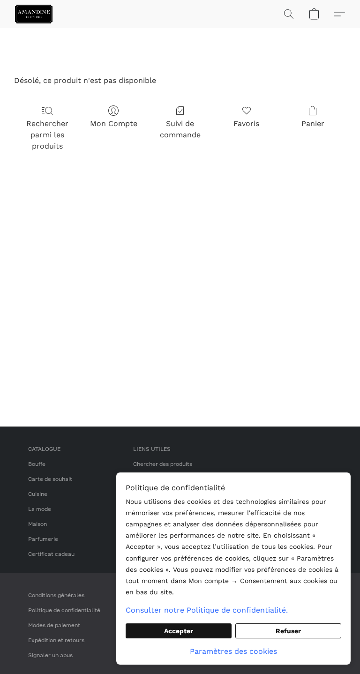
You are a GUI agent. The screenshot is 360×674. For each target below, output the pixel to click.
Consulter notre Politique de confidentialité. (207, 610)
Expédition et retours (56, 640)
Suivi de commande (180, 129)
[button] (33, 14)
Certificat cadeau (51, 553)
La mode (39, 508)
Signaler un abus (50, 655)
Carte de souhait (50, 478)
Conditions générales (56, 595)
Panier (312, 123)
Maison (37, 523)
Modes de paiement (54, 625)
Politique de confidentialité (64, 610)
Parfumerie (43, 538)
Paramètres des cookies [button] (233, 651)
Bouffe (36, 463)
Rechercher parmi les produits (47, 134)
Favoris (246, 123)
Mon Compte (113, 123)
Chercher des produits (162, 463)
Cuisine (37, 493)
